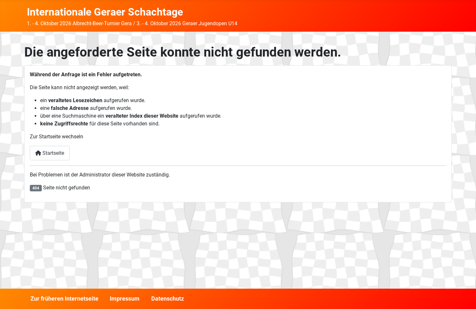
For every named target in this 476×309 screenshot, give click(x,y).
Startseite (52, 153)
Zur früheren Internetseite (64, 298)
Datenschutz (167, 298)
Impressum (125, 298)
